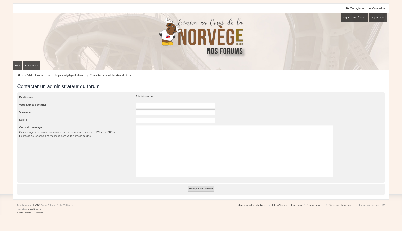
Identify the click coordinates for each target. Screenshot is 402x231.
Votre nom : (26, 112)
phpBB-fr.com (34, 209)
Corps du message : (31, 127)
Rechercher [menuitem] (31, 65)
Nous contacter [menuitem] (315, 205)
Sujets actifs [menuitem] (378, 17)
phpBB (35, 205)
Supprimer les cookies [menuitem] (341, 205)
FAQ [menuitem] (17, 65)
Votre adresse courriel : (33, 104)
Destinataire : (27, 97)
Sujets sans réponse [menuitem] (354, 17)
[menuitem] (24, 213)
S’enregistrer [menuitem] (356, 8)
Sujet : (23, 119)
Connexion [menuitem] (378, 8)
